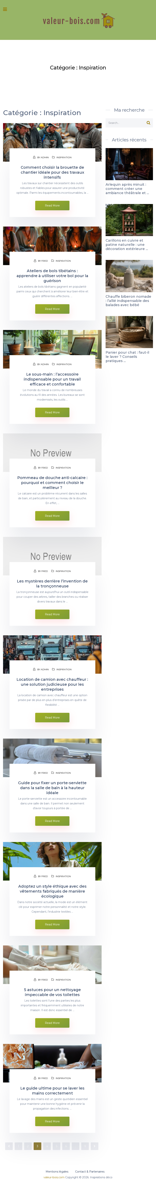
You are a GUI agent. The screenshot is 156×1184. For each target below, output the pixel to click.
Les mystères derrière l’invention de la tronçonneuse (52, 583)
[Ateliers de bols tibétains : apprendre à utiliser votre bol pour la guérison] (52, 246)
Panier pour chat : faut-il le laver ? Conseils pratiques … (127, 356)
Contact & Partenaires (89, 1171)
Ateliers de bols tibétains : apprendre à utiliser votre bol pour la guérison (52, 276)
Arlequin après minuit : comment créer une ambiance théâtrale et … (127, 188)
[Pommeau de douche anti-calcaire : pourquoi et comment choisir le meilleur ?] (52, 452)
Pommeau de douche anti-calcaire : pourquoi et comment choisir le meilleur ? (52, 482)
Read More (52, 205)
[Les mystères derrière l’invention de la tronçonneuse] (52, 556)
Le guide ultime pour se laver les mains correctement (52, 1090)
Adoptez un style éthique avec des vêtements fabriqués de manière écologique (52, 891)
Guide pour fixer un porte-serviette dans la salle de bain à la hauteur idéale (52, 788)
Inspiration (64, 157)
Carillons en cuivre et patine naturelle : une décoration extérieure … (127, 244)
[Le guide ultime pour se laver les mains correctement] (52, 1063)
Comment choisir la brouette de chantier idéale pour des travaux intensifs (52, 172)
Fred (44, 260)
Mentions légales (57, 1171)
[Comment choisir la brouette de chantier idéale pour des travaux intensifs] (52, 142)
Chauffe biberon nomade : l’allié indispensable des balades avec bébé (128, 300)
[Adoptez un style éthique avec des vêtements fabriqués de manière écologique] (52, 861)
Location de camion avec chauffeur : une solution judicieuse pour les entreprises (52, 684)
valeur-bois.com (54, 1177)
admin (45, 157)
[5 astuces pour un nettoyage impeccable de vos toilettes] (52, 964)
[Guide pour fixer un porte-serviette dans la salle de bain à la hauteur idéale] (52, 758)
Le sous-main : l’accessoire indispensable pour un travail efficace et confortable (52, 379)
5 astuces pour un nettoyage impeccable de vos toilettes (52, 992)
